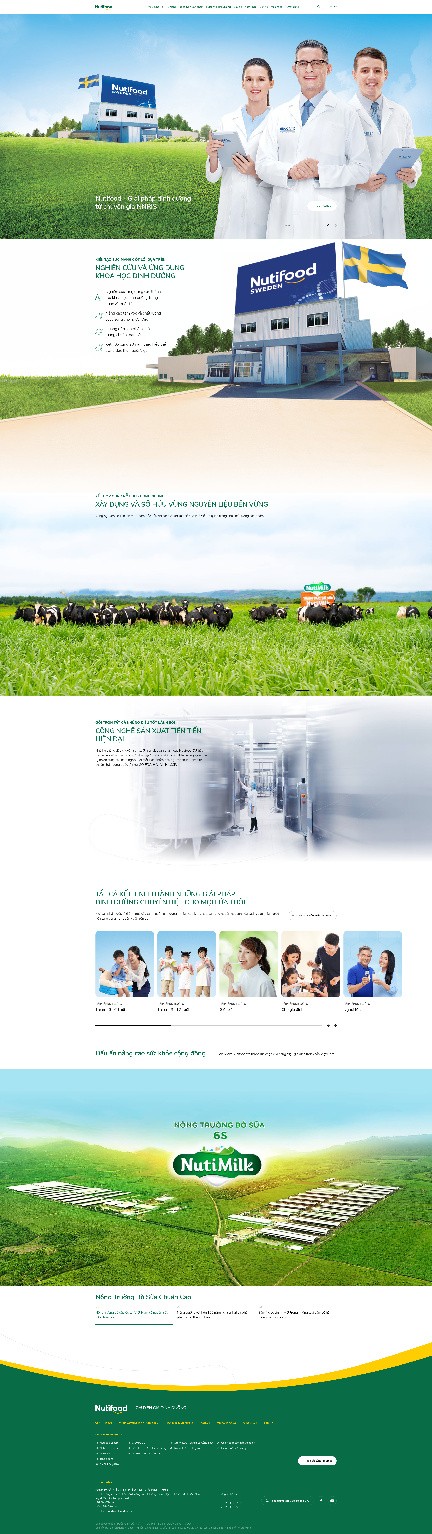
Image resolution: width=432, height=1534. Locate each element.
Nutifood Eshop (109, 1443)
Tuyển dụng (292, 7)
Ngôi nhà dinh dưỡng (218, 7)
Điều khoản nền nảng (233, 1448)
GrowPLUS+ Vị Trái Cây (146, 1453)
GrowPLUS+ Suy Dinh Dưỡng (149, 1448)
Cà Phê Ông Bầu (109, 1464)
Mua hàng (277, 7)
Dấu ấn (237, 7)
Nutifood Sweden (110, 1448)
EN (335, 6)
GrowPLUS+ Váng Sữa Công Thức (193, 1443)
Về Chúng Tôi (156, 7)
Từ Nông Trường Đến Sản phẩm (185, 7)
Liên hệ (263, 7)
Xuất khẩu (251, 7)
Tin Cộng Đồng (226, 1423)
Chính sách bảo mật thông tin (238, 1443)
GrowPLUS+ (139, 1443)
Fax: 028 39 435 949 (231, 1507)
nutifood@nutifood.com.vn (114, 1511)
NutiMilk (105, 1453)
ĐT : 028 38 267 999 (231, 1503)
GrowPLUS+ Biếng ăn (187, 1448)
